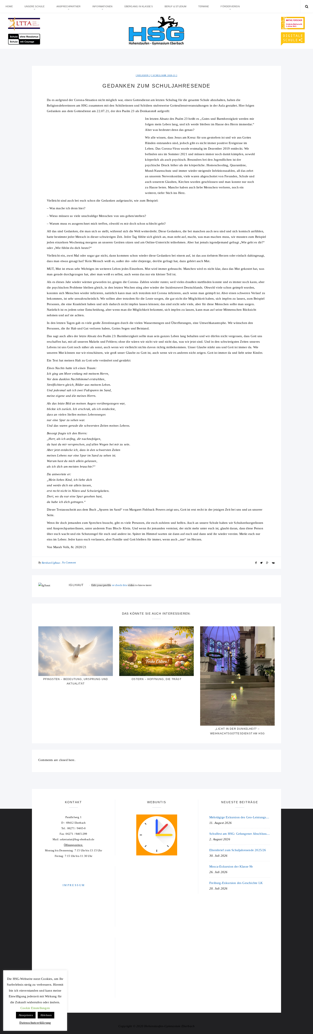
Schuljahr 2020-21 (164, 75)
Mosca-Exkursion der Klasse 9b (231, 866)
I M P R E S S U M (73, 885)
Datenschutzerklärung (35, 1022)
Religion (142, 75)
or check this (109, 585)
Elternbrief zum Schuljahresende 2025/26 (237, 850)
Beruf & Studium (176, 6)
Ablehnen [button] (46, 1015)
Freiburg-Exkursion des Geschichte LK (236, 883)
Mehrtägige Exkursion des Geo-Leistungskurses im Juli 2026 (239, 817)
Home (9, 6)
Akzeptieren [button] (26, 1015)
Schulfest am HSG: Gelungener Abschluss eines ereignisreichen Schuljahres (239, 833)
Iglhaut (76, 585)
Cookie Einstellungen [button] (35, 1008)
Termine (203, 6)
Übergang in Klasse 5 (138, 6)
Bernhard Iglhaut (51, 562)
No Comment (69, 562)
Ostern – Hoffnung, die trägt (156, 679)
